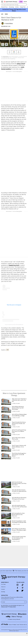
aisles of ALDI (21, 63)
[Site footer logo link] (14, 577)
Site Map (3, 591)
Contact (3, 589)
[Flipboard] (22, 591)
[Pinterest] (22, 588)
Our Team (3, 584)
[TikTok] (22, 585)
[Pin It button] (6, 44)
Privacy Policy (12, 606)
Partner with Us (23, 624)
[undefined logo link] (10, 1)
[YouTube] (17, 591)
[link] (19, 400)
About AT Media (12, 624)
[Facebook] (17, 588)
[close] (27, 633)
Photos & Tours (4, 7)
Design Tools (22, 7)
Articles (17, 7)
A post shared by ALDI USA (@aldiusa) (14, 324)
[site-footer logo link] (4, 624)
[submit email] (25, 602)
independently (6, 56)
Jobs (18, 624)
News (6, 14)
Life (2, 14)
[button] (25, 44)
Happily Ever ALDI (14, 265)
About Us (3, 586)
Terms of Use (4, 606)
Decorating (11, 7)
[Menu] (2, 2)
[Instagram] (17, 585)
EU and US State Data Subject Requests (18, 630)
